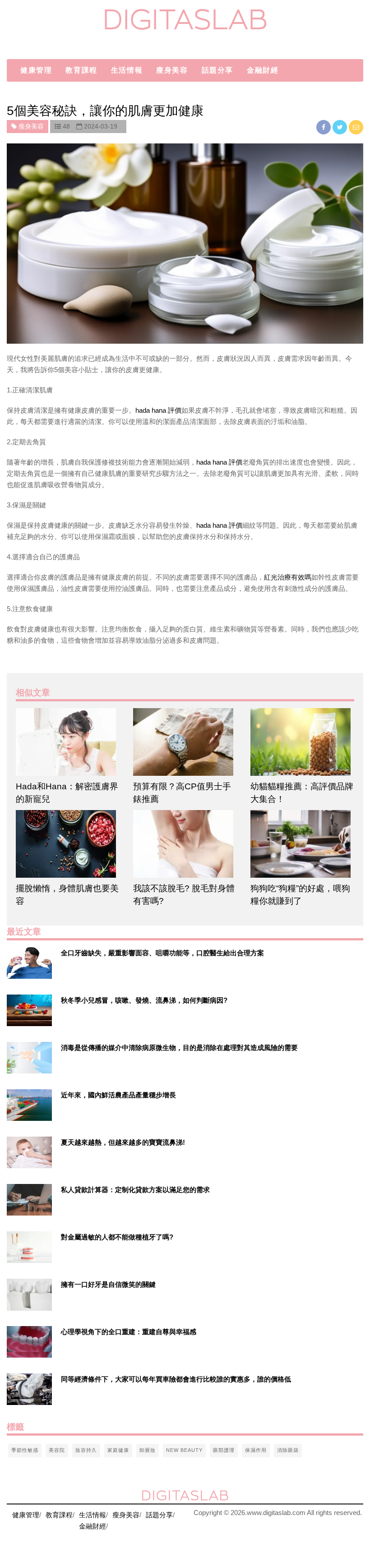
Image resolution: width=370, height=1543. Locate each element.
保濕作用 (256, 1450)
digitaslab (185, 19)
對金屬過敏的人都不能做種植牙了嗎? (117, 1237)
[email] (356, 127)
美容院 (57, 1450)
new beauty (184, 1450)
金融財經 (262, 70)
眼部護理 (224, 1450)
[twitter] (341, 127)
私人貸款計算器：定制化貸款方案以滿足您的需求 (135, 1189)
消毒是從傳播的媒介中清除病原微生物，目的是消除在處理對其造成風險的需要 (179, 1047)
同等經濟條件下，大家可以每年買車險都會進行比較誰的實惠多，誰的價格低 (176, 1379)
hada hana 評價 (158, 410)
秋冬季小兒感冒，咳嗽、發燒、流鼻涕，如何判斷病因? (144, 1000)
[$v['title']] (29, 963)
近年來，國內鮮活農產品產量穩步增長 (118, 1095)
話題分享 (217, 70)
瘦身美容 (172, 70)
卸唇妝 (147, 1450)
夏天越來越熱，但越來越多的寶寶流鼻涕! (123, 1142)
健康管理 (36, 70)
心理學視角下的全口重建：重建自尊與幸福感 (128, 1332)
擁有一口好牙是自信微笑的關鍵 (108, 1284)
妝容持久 (86, 1450)
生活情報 (127, 70)
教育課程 (81, 70)
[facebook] (324, 127)
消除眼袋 (288, 1450)
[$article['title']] (68, 742)
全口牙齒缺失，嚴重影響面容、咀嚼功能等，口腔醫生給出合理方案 (162, 953)
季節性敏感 (24, 1450)
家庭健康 (118, 1450)
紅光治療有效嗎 (287, 577)
